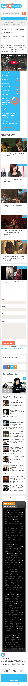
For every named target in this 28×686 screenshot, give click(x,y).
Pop (12, 407)
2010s (14, 425)
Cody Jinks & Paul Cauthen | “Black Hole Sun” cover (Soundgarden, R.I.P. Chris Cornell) (14, 258)
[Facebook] (5, 367)
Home (2, 22)
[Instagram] (8, 367)
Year (17, 22)
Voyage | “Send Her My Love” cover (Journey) (16, 486)
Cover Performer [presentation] (9, 506)
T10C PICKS (5, 416)
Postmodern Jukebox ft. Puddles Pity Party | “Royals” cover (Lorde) (17, 467)
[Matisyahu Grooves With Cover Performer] (14, 273)
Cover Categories (9, 22)
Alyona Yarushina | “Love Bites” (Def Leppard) (17, 440)
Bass (17, 405)
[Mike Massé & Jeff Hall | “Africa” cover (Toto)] (14, 196)
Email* (3, 306)
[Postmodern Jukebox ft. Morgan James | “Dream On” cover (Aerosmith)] (14, 222)
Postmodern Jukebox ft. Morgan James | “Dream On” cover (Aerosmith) (13, 232)
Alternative (18, 470)
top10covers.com (7, 418)
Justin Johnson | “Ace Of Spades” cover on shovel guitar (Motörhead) (17, 458)
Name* (4, 299)
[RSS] (15, 367)
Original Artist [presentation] (9, 503)
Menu (3, 18)
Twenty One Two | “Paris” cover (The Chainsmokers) (17, 477)
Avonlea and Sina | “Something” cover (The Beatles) (16, 402)
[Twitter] (12, 367)
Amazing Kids (19, 425)
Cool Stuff (8, 427)
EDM (11, 481)
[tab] (9, 503)
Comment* (5, 321)
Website (4, 314)
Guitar (4, 407)
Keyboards (8, 407)
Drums (20, 405)
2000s (14, 451)
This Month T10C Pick (13, 416)
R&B (6, 428)
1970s (21, 22)
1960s (14, 405)
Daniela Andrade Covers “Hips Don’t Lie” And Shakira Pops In (16, 448)
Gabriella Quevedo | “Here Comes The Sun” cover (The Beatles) (17, 433)
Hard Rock (5, 462)
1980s (14, 414)
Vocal (18, 407)
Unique (10, 462)
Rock (15, 407)
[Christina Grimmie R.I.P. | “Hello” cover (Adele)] (14, 170)
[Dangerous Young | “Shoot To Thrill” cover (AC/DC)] (14, 145)
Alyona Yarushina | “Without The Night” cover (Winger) (17, 411)
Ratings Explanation (8, 127)
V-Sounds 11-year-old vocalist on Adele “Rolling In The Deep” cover (17, 422)
